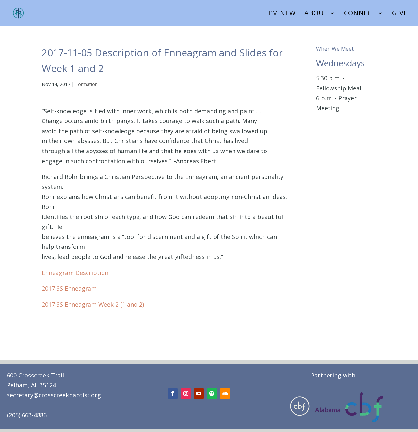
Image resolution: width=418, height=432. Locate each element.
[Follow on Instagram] (186, 393)
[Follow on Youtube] (199, 393)
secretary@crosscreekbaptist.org (54, 395)
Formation (86, 84)
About (316, 14)
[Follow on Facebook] (173, 393)
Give (400, 14)
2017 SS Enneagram (69, 288)
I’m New (282, 14)
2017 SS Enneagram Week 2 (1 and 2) (93, 304)
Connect (360, 14)
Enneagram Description (75, 273)
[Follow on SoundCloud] (225, 393)
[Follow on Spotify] (212, 393)
